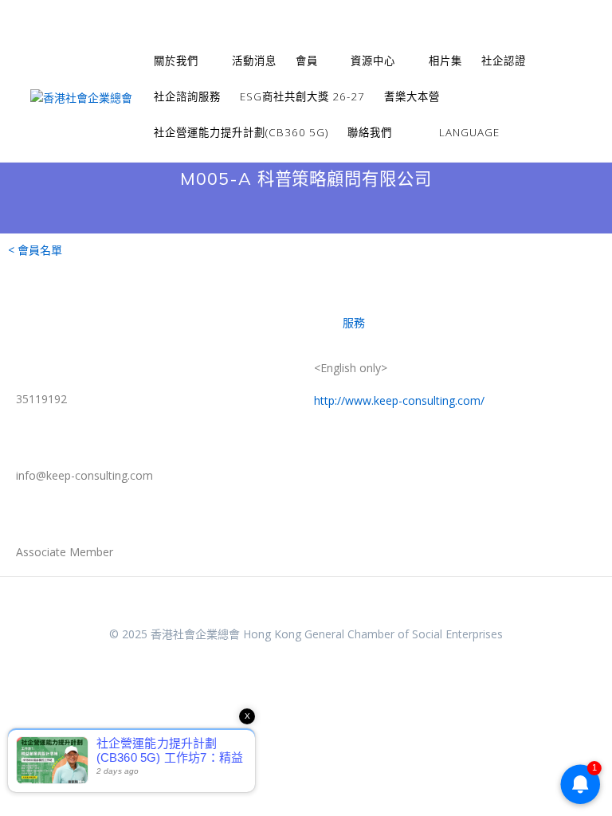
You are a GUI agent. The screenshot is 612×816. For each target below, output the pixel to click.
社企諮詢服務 (187, 96)
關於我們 (176, 60)
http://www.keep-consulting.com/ (399, 400)
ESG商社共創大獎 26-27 (302, 96)
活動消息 (254, 60)
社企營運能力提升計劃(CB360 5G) (241, 132)
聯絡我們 (369, 132)
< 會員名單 (35, 249)
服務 (354, 322)
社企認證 (503, 60)
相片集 (445, 60)
